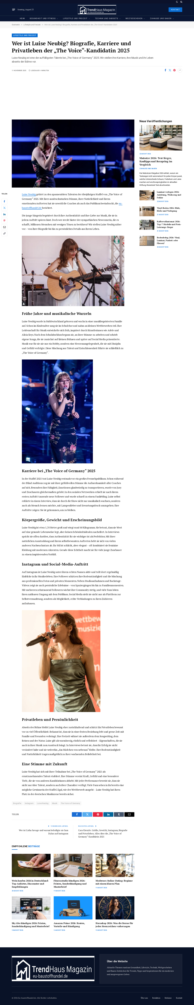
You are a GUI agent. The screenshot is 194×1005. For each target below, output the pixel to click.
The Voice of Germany (70, 803)
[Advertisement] (97, 94)
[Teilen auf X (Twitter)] (170, 70)
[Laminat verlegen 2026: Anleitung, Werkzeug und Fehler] (146, 195)
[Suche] (181, 2)
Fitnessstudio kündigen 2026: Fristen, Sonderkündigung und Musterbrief (70, 883)
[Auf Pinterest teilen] (174, 70)
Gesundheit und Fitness (43, 18)
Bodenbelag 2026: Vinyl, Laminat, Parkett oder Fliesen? (168, 240)
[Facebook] (4, 201)
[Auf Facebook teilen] (165, 70)
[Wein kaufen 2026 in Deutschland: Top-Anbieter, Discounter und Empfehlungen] (31, 865)
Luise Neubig (29, 194)
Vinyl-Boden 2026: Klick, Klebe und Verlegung (168, 209)
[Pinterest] (4, 220)
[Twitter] (4, 208)
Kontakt (175, 10)
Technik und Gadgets (106, 18)
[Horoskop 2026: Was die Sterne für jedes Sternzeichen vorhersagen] (115, 907)
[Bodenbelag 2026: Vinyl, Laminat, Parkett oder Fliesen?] (146, 241)
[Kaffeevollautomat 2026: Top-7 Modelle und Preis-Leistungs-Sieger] (146, 225)
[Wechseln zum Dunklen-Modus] (177, 2)
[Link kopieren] (4, 233)
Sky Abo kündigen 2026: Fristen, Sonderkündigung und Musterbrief (30, 925)
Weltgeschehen (134, 18)
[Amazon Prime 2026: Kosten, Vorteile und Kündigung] (73, 907)
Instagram (29, 803)
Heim (22, 18)
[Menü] (13, 9)
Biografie (17, 803)
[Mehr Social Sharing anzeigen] (180, 70)
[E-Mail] (4, 227)
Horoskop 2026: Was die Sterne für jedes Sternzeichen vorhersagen (114, 925)
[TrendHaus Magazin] (97, 10)
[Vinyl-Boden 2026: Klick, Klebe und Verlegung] (146, 211)
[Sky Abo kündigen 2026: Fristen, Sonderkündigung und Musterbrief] (31, 907)
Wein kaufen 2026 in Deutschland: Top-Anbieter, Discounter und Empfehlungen (30, 883)
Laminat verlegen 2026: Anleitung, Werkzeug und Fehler (169, 195)
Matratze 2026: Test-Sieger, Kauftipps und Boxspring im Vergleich (155, 161)
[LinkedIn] (4, 214)
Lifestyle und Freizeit (75, 18)
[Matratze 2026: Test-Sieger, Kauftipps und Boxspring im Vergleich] (160, 137)
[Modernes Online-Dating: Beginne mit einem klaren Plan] (115, 865)
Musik (54, 803)
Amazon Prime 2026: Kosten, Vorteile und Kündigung (69, 925)
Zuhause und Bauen (161, 18)
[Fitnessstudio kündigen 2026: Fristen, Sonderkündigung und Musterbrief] (73, 865)
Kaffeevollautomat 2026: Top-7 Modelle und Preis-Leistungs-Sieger (169, 224)
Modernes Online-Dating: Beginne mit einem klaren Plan (114, 882)
